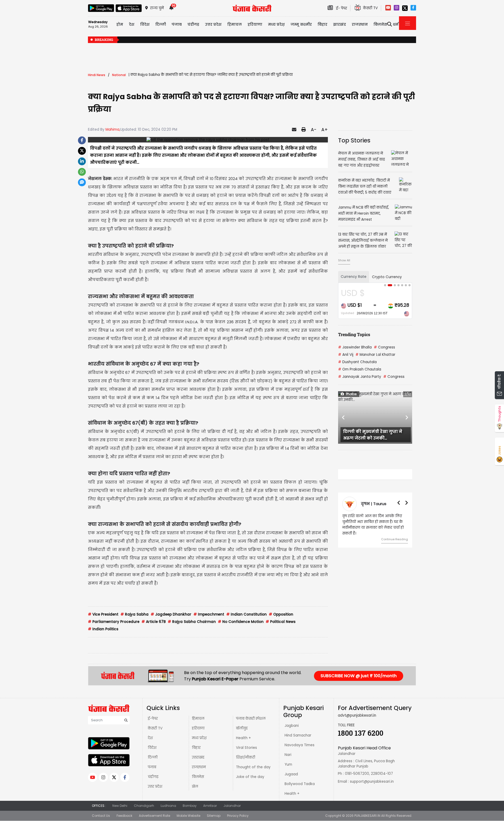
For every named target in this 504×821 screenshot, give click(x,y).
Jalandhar (232, 805)
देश (150, 737)
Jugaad (291, 774)
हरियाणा (198, 728)
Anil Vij (345, 354)
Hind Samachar (298, 735)
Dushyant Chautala (357, 361)
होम (119, 24)
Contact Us (101, 815)
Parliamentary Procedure (113, 621)
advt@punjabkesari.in (357, 715)
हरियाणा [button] (255, 24)
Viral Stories (246, 747)
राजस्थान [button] (360, 24)
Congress (384, 347)
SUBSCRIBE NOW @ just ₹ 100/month (359, 676)
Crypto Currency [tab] (387, 276)
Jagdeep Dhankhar (171, 614)
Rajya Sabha (134, 614)
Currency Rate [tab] (353, 276)
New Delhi (119, 805)
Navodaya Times (299, 745)
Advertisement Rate (154, 815)
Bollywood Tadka (300, 783)
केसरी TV (155, 728)
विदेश (152, 747)
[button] (343, 417)
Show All (344, 260)
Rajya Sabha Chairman (192, 621)
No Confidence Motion (241, 621)
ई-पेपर (153, 718)
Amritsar (210, 805)
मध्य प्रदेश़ (276, 24)
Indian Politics (103, 629)
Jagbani (292, 725)
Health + (243, 737)
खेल (195, 786)
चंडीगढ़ (153, 776)
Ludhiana (168, 805)
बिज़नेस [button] (380, 24)
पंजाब (152, 767)
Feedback (124, 815)
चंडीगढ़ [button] (193, 24)
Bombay (190, 805)
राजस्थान (199, 767)
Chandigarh (144, 805)
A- (313, 129)
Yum (288, 764)
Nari (288, 754)
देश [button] (131, 24)
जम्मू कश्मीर (301, 24)
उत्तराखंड (198, 757)
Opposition (281, 614)
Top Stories (354, 140)
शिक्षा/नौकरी (245, 757)
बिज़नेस (198, 776)
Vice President (103, 614)
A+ (324, 129)
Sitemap (213, 815)
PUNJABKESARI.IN (367, 815)
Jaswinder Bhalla (355, 347)
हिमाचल (198, 718)
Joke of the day (250, 776)
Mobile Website (188, 815)
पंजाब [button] (177, 24)
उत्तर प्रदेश (213, 24)
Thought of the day (253, 767)
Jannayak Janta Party (359, 376)
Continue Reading (394, 539)
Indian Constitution (246, 614)
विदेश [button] (145, 24)
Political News (281, 621)
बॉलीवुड (242, 728)
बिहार (322, 24)
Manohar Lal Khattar (375, 354)
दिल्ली (160, 24)
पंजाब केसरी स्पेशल (251, 718)
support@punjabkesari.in (372, 781)
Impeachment (208, 614)
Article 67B (153, 621)
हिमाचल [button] (234, 24)
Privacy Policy (238, 815)
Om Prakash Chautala (359, 369)
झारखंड (339, 24)
